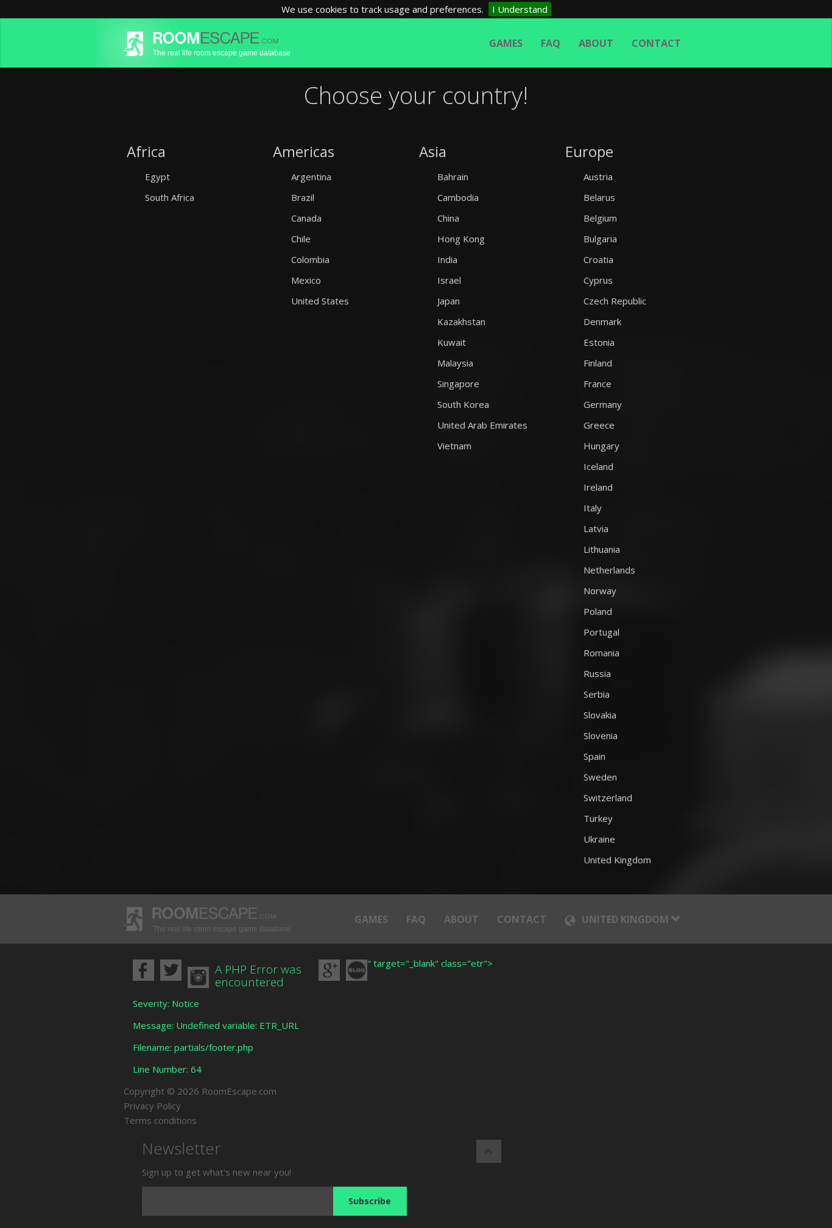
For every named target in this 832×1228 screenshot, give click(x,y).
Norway (599, 590)
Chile (301, 239)
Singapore (458, 383)
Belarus (599, 197)
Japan (448, 301)
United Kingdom (617, 860)
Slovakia (599, 715)
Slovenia (600, 735)
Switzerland (607, 797)
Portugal (601, 632)
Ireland (598, 487)
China (448, 218)
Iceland (598, 466)
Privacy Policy (152, 1106)
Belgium (600, 218)
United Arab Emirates (482, 425)
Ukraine (599, 839)
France (597, 383)
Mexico (306, 280)
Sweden (600, 777)
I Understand (520, 9)
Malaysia (455, 363)
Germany (602, 404)
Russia (597, 673)
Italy (592, 508)
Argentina (311, 176)
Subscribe (369, 1201)
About (596, 43)
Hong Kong (461, 239)
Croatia (598, 259)
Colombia (310, 259)
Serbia (596, 694)
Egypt (157, 176)
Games (506, 43)
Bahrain (452, 176)
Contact (656, 43)
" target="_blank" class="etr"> (430, 963)
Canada (306, 218)
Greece (599, 425)
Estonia (599, 342)
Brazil (302, 197)
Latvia (595, 528)
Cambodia (458, 197)
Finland (597, 363)
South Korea (463, 404)
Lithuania (601, 549)
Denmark (602, 321)
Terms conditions (160, 1120)
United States (320, 301)
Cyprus (598, 280)
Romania (601, 653)
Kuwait (451, 342)
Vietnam (454, 446)
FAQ (550, 43)
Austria (598, 176)
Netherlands (609, 570)
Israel (449, 280)
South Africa (169, 197)
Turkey (598, 818)
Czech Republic (614, 301)
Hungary (601, 446)
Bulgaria (600, 239)
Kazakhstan (461, 321)
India (447, 259)
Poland (597, 611)
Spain (594, 756)
